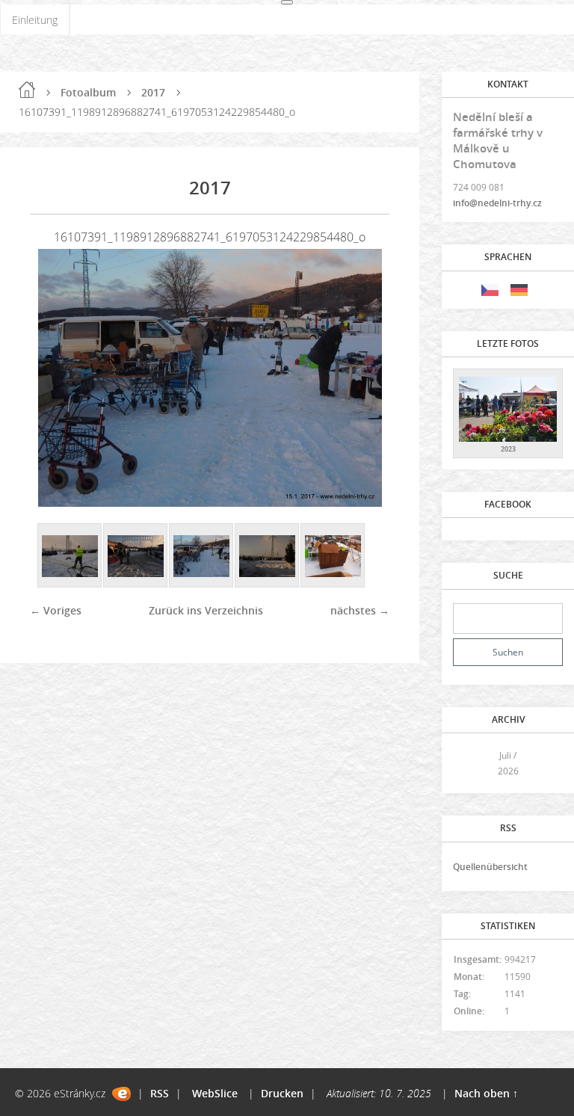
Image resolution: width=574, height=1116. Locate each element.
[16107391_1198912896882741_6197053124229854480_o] (202, 556)
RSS (159, 1093)
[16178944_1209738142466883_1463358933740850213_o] (333, 556)
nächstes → (359, 610)
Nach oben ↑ (486, 1093)
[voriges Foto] (54, 378)
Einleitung (35, 20)
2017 (153, 92)
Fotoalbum (88, 92)
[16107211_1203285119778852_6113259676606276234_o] (70, 556)
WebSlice (215, 1093)
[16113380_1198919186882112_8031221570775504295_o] (267, 556)
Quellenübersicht (490, 866)
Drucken (282, 1093)
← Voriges (55, 610)
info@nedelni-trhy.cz (497, 203)
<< (469, 763)
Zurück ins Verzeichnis (206, 610)
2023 (508, 449)
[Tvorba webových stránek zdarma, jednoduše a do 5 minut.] (121, 1094)
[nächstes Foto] (365, 378)
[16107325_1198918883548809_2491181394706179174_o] (136, 556)
